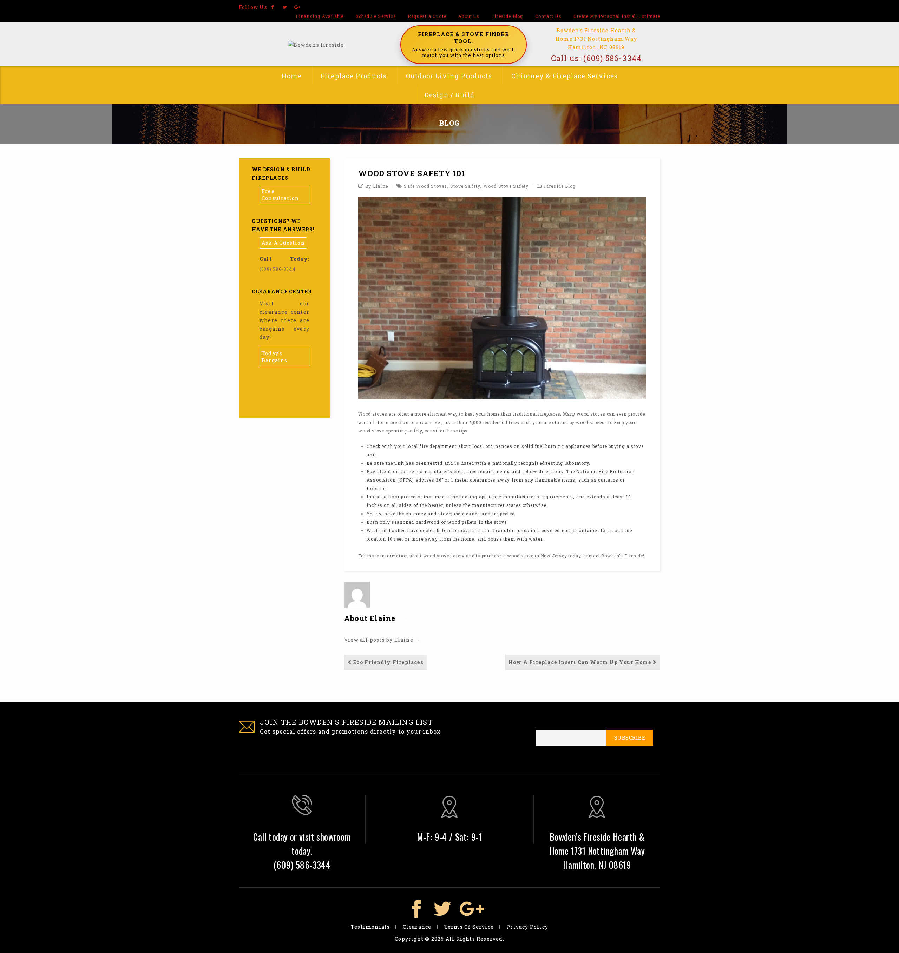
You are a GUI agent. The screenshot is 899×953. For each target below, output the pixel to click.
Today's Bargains (275, 357)
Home (291, 76)
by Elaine (376, 186)
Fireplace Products (354, 76)
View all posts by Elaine (382, 639)
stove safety (465, 186)
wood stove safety (506, 186)
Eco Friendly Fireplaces (388, 662)
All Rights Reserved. (475, 938)
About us (468, 16)
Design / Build (450, 95)
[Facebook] (272, 7)
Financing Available (320, 16)
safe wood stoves (425, 186)
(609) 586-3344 (612, 58)
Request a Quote (427, 16)
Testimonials (370, 927)
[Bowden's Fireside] (316, 44)
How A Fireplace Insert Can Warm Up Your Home (579, 662)
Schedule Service (376, 16)
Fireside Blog (507, 16)
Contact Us (548, 16)
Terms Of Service (469, 927)
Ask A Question (283, 242)
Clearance (417, 927)
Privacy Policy (527, 927)
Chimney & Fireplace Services (564, 76)
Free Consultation (280, 194)
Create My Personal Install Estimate (616, 16)
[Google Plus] (297, 7)
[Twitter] (285, 7)
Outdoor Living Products (449, 76)
